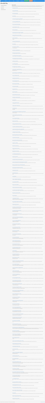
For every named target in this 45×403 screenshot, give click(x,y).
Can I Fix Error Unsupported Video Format (16, 220)
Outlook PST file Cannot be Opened (15, 398)
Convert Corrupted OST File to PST (15, 102)
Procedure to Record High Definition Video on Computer (18, 340)
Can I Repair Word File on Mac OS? (15, 137)
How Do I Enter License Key (15, 156)
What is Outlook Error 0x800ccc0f (15, 46)
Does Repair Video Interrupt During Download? (17, 58)
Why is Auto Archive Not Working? (15, 83)
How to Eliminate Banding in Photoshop (16, 247)
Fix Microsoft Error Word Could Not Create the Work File (17, 260)
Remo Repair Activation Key (3, 5)
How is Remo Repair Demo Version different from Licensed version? (19, 111)
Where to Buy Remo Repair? (15, 13)
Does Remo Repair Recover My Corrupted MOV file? (17, 18)
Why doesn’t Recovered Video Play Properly (16, 395)
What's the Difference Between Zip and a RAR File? (17, 201)
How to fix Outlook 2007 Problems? (15, 118)
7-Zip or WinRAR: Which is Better (15, 378)
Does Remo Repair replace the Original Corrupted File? (17, 32)
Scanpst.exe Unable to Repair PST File (16, 105)
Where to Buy (2, 8)
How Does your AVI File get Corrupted (16, 41)
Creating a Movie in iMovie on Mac (15, 355)
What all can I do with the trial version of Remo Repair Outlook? (18, 164)
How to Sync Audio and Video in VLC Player (16, 387)
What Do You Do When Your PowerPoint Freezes (17, 283)
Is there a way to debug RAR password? (16, 21)
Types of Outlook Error (14, 195)
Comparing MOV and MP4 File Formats (16, 346)
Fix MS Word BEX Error (14, 250)
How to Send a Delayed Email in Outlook (16, 277)
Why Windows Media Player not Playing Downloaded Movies (18, 327)
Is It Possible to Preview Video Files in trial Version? (17, 126)
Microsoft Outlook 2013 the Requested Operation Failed (17, 290)
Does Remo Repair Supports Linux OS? (16, 94)
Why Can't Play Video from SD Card (15, 337)
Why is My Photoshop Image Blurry (15, 330)
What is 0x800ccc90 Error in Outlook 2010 (16, 66)
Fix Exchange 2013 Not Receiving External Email (17, 317)
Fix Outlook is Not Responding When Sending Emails (17, 352)
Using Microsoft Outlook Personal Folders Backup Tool (17, 300)
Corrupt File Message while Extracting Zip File (16, 55)
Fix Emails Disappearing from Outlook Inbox (16, 343)
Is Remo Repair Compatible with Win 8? (16, 97)
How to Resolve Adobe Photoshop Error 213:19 (17, 213)
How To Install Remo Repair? (15, 10)
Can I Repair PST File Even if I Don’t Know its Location (17, 159)
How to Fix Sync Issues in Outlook (15, 230)
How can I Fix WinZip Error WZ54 (15, 75)
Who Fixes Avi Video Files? (14, 29)
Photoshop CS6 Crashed (14, 91)
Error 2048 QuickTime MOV (15, 63)
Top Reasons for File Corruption (15, 204)
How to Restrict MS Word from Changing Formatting (17, 267)
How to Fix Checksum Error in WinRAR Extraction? (17, 72)
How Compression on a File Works (15, 368)
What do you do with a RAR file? (15, 184)
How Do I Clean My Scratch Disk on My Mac (16, 280)
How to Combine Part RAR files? (15, 181)
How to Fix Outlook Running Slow (15, 237)
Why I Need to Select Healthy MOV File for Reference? (17, 167)
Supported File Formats (3, 9)
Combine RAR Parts (14, 176)
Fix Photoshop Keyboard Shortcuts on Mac (16, 384)
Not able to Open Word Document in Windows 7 (17, 187)
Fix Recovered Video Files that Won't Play (16, 240)
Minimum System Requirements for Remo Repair (17, 134)
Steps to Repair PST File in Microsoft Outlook (16, 210)
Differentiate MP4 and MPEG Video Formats (16, 361)
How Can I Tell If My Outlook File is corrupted (16, 293)
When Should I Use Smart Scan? (15, 145)
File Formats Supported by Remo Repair (16, 24)
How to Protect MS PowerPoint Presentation (16, 310)
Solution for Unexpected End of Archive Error (16, 123)
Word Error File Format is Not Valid (15, 148)
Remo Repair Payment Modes (15, 86)
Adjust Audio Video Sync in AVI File (15, 257)
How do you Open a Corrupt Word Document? (17, 69)
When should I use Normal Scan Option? (16, 192)
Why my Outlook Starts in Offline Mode (16, 320)
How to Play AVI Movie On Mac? (15, 358)
